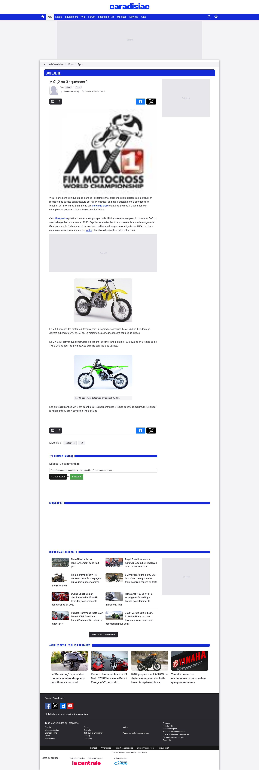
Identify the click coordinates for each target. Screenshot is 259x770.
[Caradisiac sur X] (55, 706)
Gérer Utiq (167, 740)
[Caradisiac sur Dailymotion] (63, 706)
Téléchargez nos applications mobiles (68, 714)
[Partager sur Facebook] (141, 100)
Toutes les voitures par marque (136, 733)
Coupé (86, 727)
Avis (83, 16)
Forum (91, 16)
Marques (121, 16)
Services (133, 16)
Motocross (70, 443)
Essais (58, 16)
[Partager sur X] (151, 100)
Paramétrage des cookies (174, 737)
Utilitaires (88, 738)
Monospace (50, 738)
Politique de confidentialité (174, 731)
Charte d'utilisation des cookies (176, 734)
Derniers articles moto (63, 552)
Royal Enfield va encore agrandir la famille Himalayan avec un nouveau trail (141, 563)
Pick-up (87, 736)
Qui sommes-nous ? (145, 748)
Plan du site (168, 726)
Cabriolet (87, 730)
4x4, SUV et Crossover (93, 733)
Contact (93, 748)
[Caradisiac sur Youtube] (70, 706)
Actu (50, 16)
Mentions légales (170, 729)
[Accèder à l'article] (60, 562)
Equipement (71, 16)
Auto (143, 16)
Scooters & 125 (106, 16)
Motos (125, 727)
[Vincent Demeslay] (53, 94)
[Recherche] (209, 17)
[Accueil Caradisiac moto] (43, 17)
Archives (166, 723)
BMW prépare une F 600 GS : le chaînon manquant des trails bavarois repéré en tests (141, 578)
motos (89, 230)
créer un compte (105, 470)
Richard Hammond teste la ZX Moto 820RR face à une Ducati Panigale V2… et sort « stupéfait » (109, 678)
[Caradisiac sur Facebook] (48, 706)
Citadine (48, 727)
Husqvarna (61, 218)
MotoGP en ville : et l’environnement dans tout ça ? (85, 563)
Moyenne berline (52, 730)
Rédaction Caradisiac (124, 748)
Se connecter (58, 476)
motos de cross (100, 205)
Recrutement (163, 748)
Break (47, 736)
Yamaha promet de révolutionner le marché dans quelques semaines (188, 678)
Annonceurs (106, 748)
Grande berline (51, 733)
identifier (92, 470)
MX (81, 443)
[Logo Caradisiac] (129, 12)
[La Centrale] (86, 766)
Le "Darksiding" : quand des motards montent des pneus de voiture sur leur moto (68, 678)
